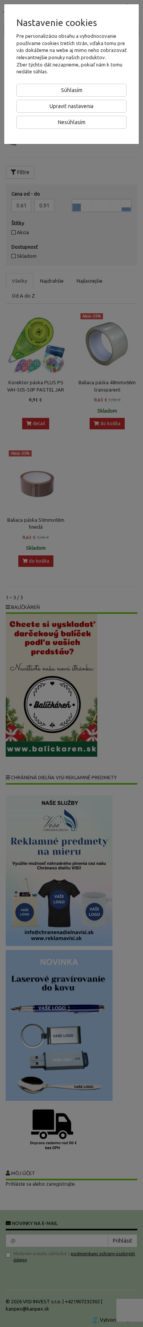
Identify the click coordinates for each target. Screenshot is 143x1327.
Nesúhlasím (71, 122)
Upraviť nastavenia (71, 106)
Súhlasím (71, 90)
